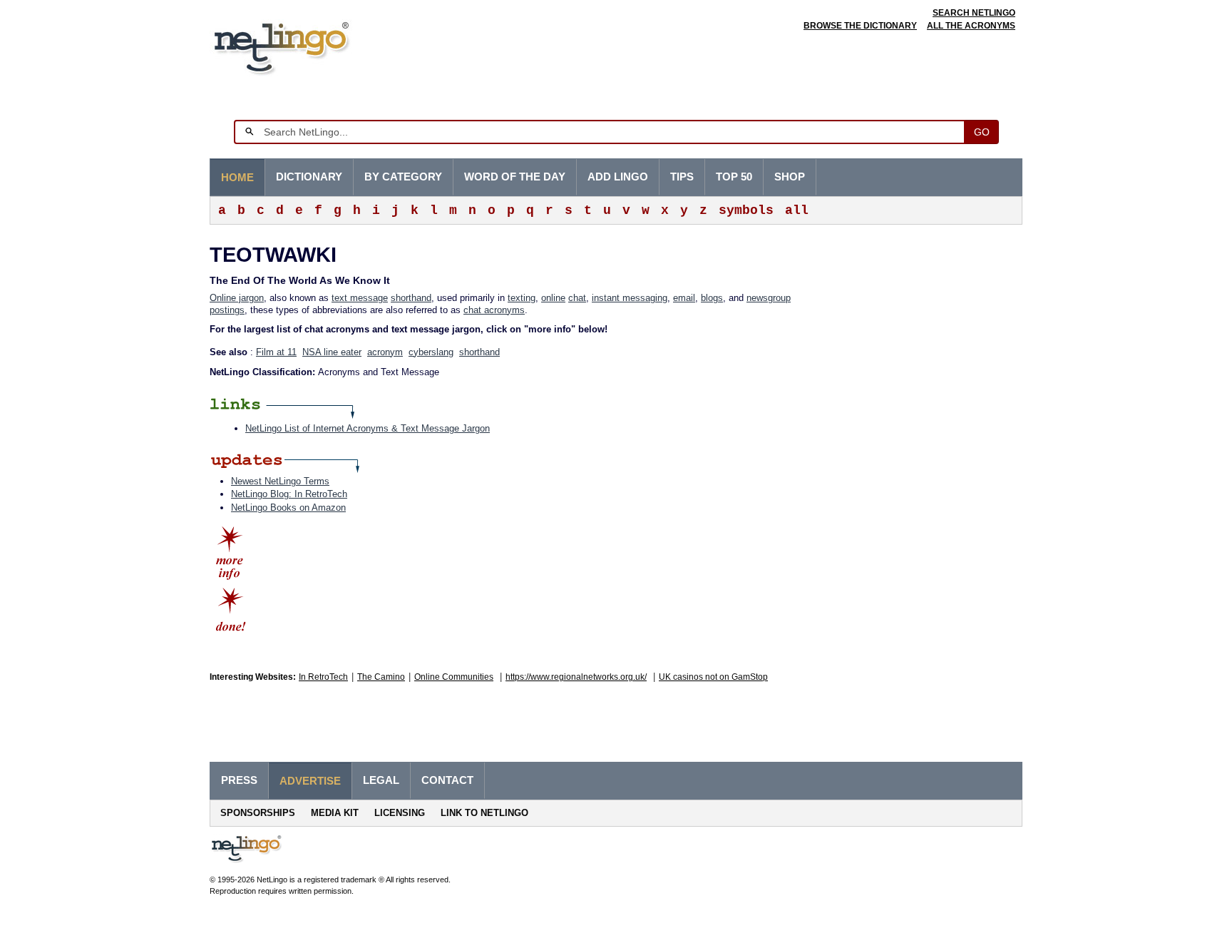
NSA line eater (331, 352)
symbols (746, 210)
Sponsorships (257, 812)
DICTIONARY (309, 177)
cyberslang (431, 352)
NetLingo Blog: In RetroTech (289, 494)
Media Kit (335, 812)
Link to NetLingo (484, 812)
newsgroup (768, 297)
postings (227, 310)
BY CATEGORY (403, 177)
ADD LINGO (617, 177)
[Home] (303, 46)
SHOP (789, 177)
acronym (385, 352)
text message (360, 297)
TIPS (682, 177)
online (553, 297)
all (796, 210)
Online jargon (237, 297)
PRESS (239, 780)
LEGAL (381, 780)
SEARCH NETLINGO (974, 13)
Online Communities (453, 677)
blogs (712, 297)
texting (521, 297)
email (684, 297)
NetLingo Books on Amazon (288, 507)
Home (237, 177)
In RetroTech (323, 677)
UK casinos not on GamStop (713, 677)
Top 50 (734, 177)
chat (577, 297)
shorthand (411, 297)
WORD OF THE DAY (514, 177)
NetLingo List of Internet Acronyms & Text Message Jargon (367, 428)
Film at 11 (276, 352)
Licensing (399, 812)
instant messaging (629, 297)
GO (982, 132)
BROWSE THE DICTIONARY (860, 26)
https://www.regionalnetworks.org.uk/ (576, 677)
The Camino (381, 677)
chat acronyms (494, 310)
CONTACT (447, 780)
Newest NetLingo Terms (280, 481)
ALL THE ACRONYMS (971, 26)
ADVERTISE (310, 781)
